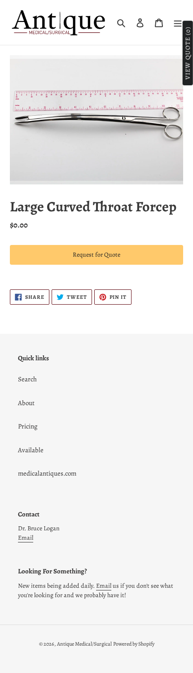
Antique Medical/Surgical (84, 643)
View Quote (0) (188, 53)
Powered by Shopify (133, 643)
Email (25, 537)
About (26, 402)
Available (31, 450)
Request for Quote (96, 254)
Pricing (28, 426)
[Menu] (177, 22)
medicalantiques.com (47, 473)
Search (27, 379)
